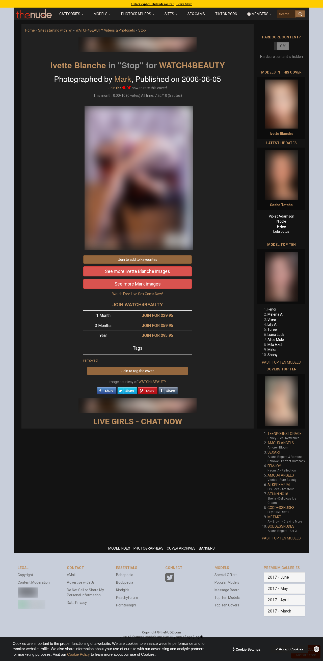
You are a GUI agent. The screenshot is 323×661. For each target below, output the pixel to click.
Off (283, 46)
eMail (71, 575)
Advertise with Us (81, 582)
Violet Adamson (281, 216)
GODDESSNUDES (280, 508)
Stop (142, 30)
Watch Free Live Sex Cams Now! (137, 294)
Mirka (271, 350)
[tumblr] (168, 389)
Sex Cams (196, 14)
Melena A (275, 314)
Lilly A (272, 324)
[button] (259, 14)
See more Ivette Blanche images (137, 271)
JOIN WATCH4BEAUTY (137, 305)
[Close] (316, 649)
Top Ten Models (227, 598)
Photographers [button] (136, 14)
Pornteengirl (126, 605)
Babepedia (124, 575)
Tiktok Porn (226, 14)
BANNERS (207, 548)
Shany (272, 355)
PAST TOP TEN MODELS (281, 362)
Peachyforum (127, 598)
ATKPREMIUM (278, 485)
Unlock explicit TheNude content (152, 4)
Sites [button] (170, 14)
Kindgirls (122, 590)
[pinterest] (147, 389)
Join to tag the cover (137, 371)
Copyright (25, 575)
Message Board (226, 590)
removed (90, 360)
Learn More (184, 4)
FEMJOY (274, 466)
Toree (272, 329)
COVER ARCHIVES (181, 548)
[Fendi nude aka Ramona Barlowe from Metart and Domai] (281, 277)
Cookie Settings (248, 649)
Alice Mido (275, 340)
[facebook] (107, 389)
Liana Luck (275, 335)
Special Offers (225, 575)
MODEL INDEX (119, 548)
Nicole (281, 221)
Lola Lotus (281, 231)
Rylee (281, 226)
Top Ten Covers (226, 605)
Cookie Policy (78, 654)
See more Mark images (138, 284)
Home (30, 30)
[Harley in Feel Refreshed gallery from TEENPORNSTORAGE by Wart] (281, 401)
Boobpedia (124, 582)
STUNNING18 (277, 494)
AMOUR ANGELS (280, 443)
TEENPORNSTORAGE (284, 434)
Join (112, 88)
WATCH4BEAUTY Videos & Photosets (105, 30)
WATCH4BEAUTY (192, 65)
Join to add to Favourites (137, 259)
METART (274, 517)
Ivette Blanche (78, 65)
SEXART (274, 452)
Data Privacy (77, 603)
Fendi (271, 309)
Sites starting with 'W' (55, 30)
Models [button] (101, 14)
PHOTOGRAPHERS (148, 548)
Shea (271, 319)
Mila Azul (274, 345)
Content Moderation (34, 582)
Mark (122, 78)
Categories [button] (70, 14)
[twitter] (127, 389)
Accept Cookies (291, 649)
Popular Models (226, 582)
